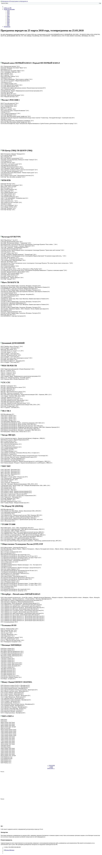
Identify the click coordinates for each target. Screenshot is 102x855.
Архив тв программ (9, 9)
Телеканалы (7, 26)
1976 (8, 13)
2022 (8, 25)
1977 (8, 15)
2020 (8, 22)
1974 (8, 10)
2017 (8, 18)
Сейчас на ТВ (7, 8)
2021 (8, 23)
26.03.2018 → (51, 768)
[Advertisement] (48, 49)
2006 (8, 16)
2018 (8, 19)
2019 (8, 21)
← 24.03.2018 (51, 765)
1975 (8, 12)
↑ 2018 (51, 767)
